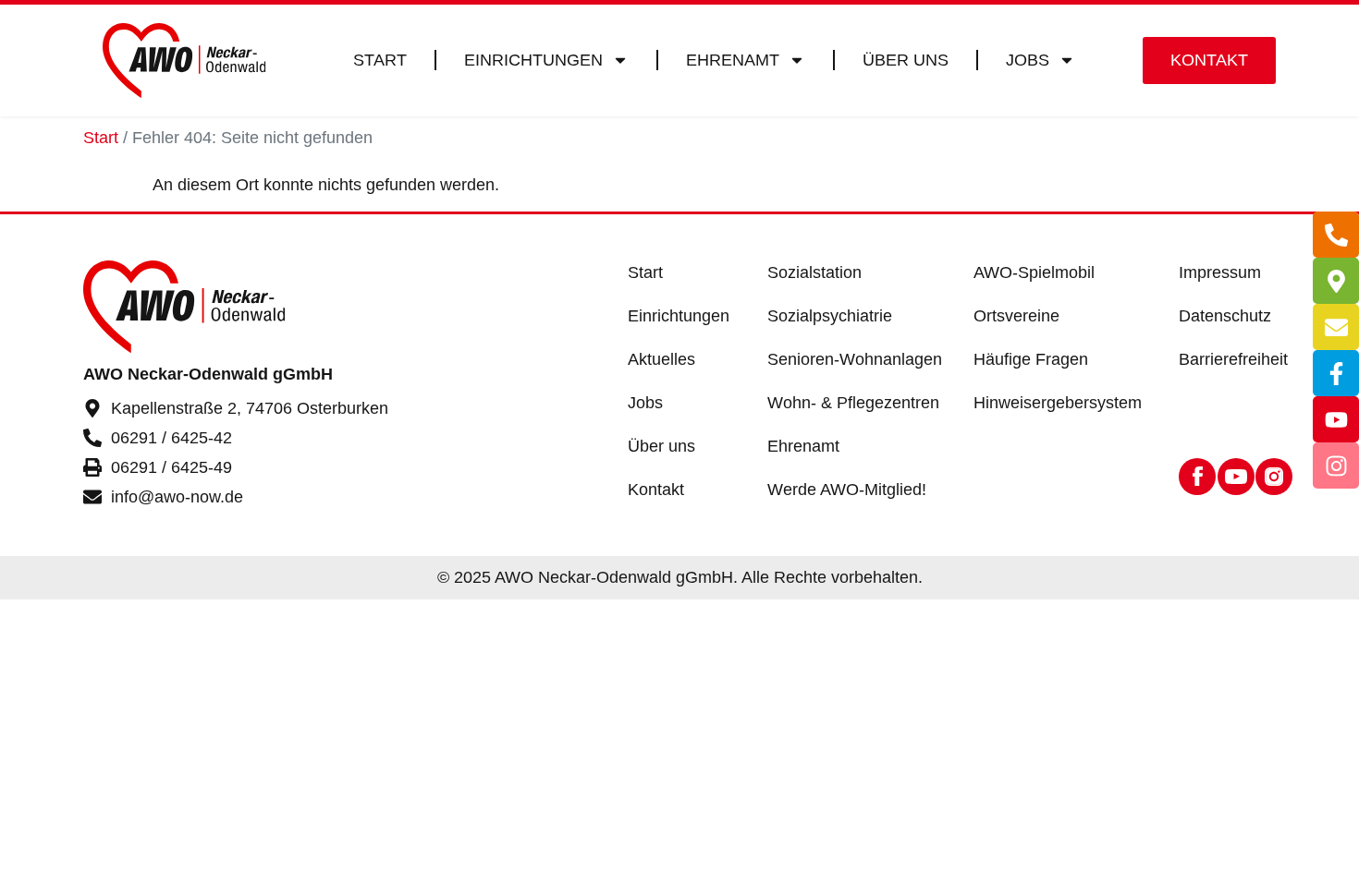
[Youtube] (1336, 419)
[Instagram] (1336, 465)
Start (380, 60)
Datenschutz (1225, 316)
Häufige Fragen (1030, 359)
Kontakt (656, 489)
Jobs (1027, 60)
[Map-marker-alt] (1336, 281)
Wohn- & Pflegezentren (853, 402)
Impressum (1220, 272)
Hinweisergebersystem (1057, 402)
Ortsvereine (1016, 316)
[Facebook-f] (1336, 373)
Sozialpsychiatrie (829, 316)
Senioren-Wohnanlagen (854, 359)
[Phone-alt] (1336, 235)
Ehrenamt (732, 60)
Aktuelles (661, 359)
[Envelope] (1336, 327)
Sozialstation (814, 272)
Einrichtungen (533, 60)
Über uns (906, 60)
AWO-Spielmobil (1034, 272)
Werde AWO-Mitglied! (846, 489)
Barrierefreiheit (1233, 359)
